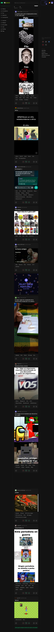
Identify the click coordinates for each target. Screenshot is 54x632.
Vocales (32, 95)
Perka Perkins (18, 583)
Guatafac (17, 465)
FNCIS (21, 589)
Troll (17, 99)
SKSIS (27, 587)
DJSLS (17, 589)
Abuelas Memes (19, 194)
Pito (24, 97)
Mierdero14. (31, 194)
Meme (17, 95)
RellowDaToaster (20, 108)
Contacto (43, 52)
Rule (17, 191)
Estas (30, 465)
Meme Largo (23, 95)
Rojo (32, 467)
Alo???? (21, 156)
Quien (30, 156)
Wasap (23, 192)
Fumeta (22, 513)
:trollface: (26, 99)
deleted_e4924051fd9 (21, 166)
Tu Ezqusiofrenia (23, 158)
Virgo (34, 465)
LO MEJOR (18, 585)
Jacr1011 (18, 598)
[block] (36, 103)
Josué (35, 191)
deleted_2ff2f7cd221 (21, 244)
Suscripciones (5, 17)
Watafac (17, 355)
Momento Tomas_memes (21, 366)
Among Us (18, 467)
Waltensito (19, 207)
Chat (3, 26)
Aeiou (28, 95)
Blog (3, 31)
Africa (16, 110)
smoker (17, 492)
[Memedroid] (2, 2)
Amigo (22, 465)
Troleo (35, 97)
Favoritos (4, 20)
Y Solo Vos (31, 236)
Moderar (4, 22)
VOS (29, 585)
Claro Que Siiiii (18, 619)
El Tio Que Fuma (19, 515)
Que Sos (20, 264)
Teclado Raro (30, 191)
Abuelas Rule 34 (19, 198)
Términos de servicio (46, 55)
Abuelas (27, 192)
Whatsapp (18, 192)
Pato (17, 97)
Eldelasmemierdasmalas (20, 196)
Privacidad (44, 57)
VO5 (31, 401)
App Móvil (44, 50)
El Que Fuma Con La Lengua (21, 517)
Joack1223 (19, 411)
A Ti (33, 264)
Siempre (17, 266)
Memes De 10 (32, 583)
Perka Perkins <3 (19, 528)
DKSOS (17, 587)
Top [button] (3, 13)
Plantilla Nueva (33, 403)
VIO (26, 585)
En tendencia (5, 11)
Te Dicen (29, 264)
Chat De (25, 194)
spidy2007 (19, 525)
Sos (33, 156)
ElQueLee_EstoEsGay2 (21, 490)
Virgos (23, 467)
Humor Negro (25, 583)
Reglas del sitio (45, 53)
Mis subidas (4, 24)
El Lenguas (29, 515)
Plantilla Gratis (26, 403)
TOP (22, 585)
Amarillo (27, 467)
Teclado (24, 191)
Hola (26, 156)
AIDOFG (31, 587)
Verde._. (18, 297)
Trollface (21, 99)
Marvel (17, 600)
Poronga (30, 355)
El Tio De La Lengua (29, 513)
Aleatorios (4, 15)
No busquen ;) (18, 169)
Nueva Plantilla (19, 403)
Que (17, 236)
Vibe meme (18, 209)
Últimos (4, 8)
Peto (20, 97)
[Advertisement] (47, 20)
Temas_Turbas (19, 11)
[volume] (36, 153)
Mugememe (19, 363)
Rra (20, 236)
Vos (31, 97)
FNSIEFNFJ (22, 587)
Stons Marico (29, 196)
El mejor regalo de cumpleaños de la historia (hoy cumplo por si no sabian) (24, 300)
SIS (33, 585)
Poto (28, 97)
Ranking (4, 29)
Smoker (17, 513)
